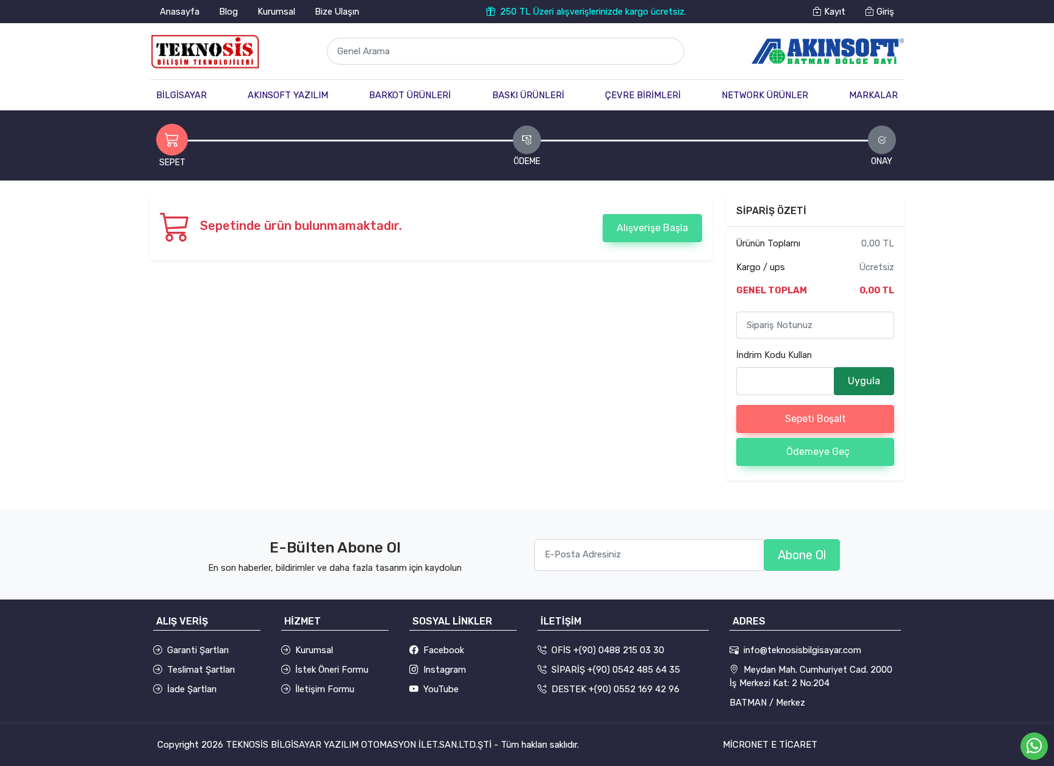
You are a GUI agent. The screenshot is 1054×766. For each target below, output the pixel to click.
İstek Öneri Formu (331, 669)
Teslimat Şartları (201, 669)
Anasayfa (179, 11)
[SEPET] (172, 140)
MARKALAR (873, 95)
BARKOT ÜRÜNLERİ (410, 95)
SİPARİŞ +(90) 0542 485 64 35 (615, 669)
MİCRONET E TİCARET (770, 744)
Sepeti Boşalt (815, 418)
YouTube (441, 689)
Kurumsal (276, 11)
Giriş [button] (884, 11)
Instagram (444, 669)
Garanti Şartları (198, 650)
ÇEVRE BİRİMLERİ (643, 95)
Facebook (443, 650)
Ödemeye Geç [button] (818, 451)
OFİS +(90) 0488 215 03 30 (607, 650)
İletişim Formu (324, 689)
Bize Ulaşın (337, 11)
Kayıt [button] (833, 11)
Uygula (864, 381)
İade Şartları (192, 689)
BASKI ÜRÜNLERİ (528, 95)
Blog (228, 11)
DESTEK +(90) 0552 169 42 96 (615, 689)
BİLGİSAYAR (181, 95)
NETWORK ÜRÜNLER (765, 95)
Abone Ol (802, 555)
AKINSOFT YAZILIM (288, 95)
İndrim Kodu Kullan (774, 354)
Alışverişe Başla (652, 228)
